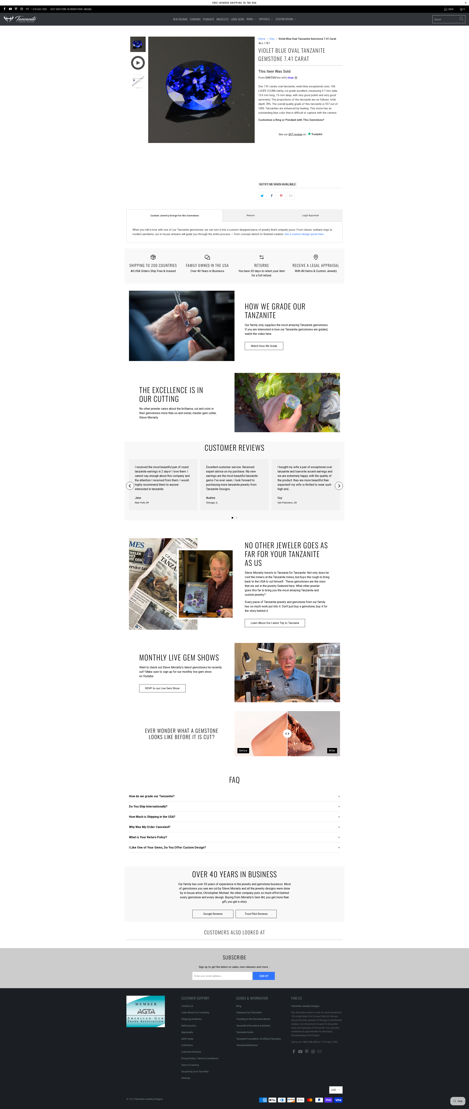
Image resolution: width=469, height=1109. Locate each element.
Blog (238, 1006)
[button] (252, 19)
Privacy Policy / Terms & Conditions (199, 1058)
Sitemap (185, 1078)
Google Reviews (213, 914)
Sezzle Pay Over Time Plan (195, 1071)
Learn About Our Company (195, 1012)
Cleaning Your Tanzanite (248, 1012)
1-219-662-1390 (39, 9)
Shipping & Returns (191, 1019)
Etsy (272, 38)
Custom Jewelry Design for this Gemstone (174, 215)
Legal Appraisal (310, 215)
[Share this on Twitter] (262, 196)
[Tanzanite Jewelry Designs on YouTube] (10, 9)
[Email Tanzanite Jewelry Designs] (27, 9)
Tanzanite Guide (244, 1032)
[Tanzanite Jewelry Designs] (21, 19)
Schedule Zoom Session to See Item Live (295, 141)
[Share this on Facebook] (272, 196)
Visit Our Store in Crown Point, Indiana (71, 9)
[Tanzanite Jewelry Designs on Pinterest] (15, 9)
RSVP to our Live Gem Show (162, 688)
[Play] (201, 90)
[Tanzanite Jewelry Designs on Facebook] (4, 9)
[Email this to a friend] (291, 196)
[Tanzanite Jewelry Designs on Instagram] (21, 9)
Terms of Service (190, 1065)
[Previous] (130, 486)
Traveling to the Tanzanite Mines (253, 1019)
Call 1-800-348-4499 (276, 170)
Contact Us (187, 1006)
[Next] (339, 486)
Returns (251, 215)
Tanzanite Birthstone (247, 1045)
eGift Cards (187, 1038)
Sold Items (187, 1045)
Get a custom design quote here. (304, 234)
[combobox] (448, 19)
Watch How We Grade (264, 346)
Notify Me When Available (277, 184)
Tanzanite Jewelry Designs (305, 1006)
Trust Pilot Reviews (256, 914)
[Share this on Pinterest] (281, 196)
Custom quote (314, 170)
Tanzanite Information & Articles (253, 1025)
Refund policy (188, 1025)
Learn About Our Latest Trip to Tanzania (275, 623)
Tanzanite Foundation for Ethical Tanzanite (258, 1038)
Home (261, 38)
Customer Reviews (191, 1051)
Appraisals (187, 1032)
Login (450, 9)
